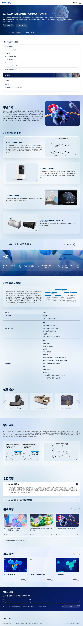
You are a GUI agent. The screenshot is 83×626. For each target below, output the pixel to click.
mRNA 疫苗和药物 (29, 32)
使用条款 (66, 623)
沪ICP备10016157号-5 (19, 623)
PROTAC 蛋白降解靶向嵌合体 (11, 56)
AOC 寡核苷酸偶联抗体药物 (11, 69)
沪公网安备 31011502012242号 (35, 623)
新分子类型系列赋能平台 (15, 32)
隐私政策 (30, 607)
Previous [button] (4, 401)
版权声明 (78, 623)
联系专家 (7, 25)
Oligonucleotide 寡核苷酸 (10, 50)
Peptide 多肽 (7, 53)
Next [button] (78, 401)
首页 (4, 32)
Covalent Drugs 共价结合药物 (11, 66)
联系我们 (69, 244)
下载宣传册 (20, 25)
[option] (16, 401)
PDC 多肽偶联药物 (9, 59)
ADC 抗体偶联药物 (9, 47)
